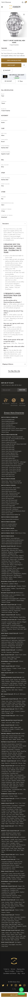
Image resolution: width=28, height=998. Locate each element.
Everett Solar (5, 771)
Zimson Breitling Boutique (8, 421)
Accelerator (22, 837)
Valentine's (4, 758)
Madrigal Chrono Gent (12, 570)
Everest (24, 839)
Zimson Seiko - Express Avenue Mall (11, 493)
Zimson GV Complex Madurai (9, 524)
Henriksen (4, 906)
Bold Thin (14, 642)
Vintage (7, 713)
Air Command (21, 581)
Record (14, 629)
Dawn (14, 807)
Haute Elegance (18, 564)
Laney (15, 778)
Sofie (14, 850)
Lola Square (5, 685)
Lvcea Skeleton (17, 595)
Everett (21, 770)
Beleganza (10, 552)
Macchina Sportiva (13, 875)
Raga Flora (17, 922)
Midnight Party (5, 751)
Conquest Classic (11, 622)
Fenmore (18, 771)
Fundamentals (10, 749)
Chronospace (11, 607)
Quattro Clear (9, 820)
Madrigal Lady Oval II (7, 573)
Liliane (17, 843)
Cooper (8, 934)
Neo (12, 919)
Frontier (16, 809)
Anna (16, 803)
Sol (6, 821)
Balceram (18, 546)
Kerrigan (7, 778)
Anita (3, 902)
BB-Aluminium (19, 592)
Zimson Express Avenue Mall (9, 489)
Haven (17, 936)
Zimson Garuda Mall (17, 437)
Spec (18, 821)
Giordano (20, 793)
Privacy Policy (19, 971)
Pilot (7, 818)
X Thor (22, 758)
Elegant (24, 622)
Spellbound (18, 706)
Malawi (17, 854)
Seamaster (9, 652)
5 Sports (17, 871)
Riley (14, 784)
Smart (20, 685)
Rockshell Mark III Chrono (8, 865)
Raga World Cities (6, 926)
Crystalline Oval (14, 890)
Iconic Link (8, 722)
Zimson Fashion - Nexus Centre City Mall (12, 483)
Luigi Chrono (5, 739)
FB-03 (14, 771)
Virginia (10, 791)
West (12, 940)
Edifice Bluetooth (6, 711)
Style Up (15, 753)
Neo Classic (22, 875)
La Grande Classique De (16, 625)
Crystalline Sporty (14, 892)
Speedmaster (16, 652)
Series (24, 820)
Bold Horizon (22, 640)
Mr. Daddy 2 (11, 729)
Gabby (11, 775)
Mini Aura (4, 816)
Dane (16, 934)
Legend (3, 627)
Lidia (24, 936)
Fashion (8, 912)
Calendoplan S (19, 644)
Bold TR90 (20, 642)
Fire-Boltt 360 (14, 763)
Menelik (22, 854)
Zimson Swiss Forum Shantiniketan (10, 456)
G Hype (3, 811)
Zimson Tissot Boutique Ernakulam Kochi (12, 542)
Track (17, 823)
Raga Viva (20, 924)
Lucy (10, 814)
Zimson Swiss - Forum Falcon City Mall (11, 467)
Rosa (23, 739)
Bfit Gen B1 (16, 694)
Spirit (25, 629)
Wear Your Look (16, 758)
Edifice (21, 709)
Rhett (11, 784)
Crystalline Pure (5, 892)
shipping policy (20, 969)
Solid (12, 706)
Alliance (21, 699)
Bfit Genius (23, 694)
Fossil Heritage (5, 775)
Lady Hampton (13, 683)
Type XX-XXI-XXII (20, 588)
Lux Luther (8, 780)
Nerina (19, 816)
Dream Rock (5, 894)
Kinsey (11, 778)
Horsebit (4, 801)
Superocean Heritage (7, 612)
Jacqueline (18, 777)
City (7, 701)
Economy (20, 747)
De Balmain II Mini (6, 561)
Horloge (17, 681)
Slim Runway (9, 850)
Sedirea (11, 579)
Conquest (4, 622)
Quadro (18, 722)
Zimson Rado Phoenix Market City (10, 460)
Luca (8, 938)
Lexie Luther (21, 778)
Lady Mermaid (5, 863)
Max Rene (8, 690)
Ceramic (24, 687)
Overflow (17, 729)
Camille (12, 839)
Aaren (17, 900)
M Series (21, 661)
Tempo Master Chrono (17, 867)
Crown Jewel (9, 807)
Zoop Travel (5, 946)
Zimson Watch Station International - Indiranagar (14, 462)
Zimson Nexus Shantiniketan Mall (10, 455)
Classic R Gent (5, 557)
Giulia (3, 681)
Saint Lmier (20, 629)
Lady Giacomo (5, 683)
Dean (8, 770)
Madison (12, 938)
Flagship (9, 623)
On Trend (4, 921)
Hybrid (12, 906)
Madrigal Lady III (15, 572)
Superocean (17, 610)
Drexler (16, 679)
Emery (20, 839)
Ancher (22, 900)
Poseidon (12, 818)
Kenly (11, 841)
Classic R (21, 555)
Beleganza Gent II (18, 552)
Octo (23, 595)
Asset (23, 803)
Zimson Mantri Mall (21, 444)
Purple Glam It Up (6, 922)
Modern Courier (21, 780)
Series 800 (18, 647)
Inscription (12, 777)
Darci (16, 839)
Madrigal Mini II (17, 573)
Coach (21, 715)
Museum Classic (5, 647)
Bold (25, 699)
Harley (8, 936)
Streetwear (4, 753)
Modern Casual (16, 833)
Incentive (8, 705)
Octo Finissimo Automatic (8, 597)
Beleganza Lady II (6, 555)
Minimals (8, 919)
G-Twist (8, 811)
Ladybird (11, 583)
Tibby (22, 850)
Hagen (20, 904)
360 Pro (19, 761)
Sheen (3, 713)
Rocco (16, 685)
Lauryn (21, 841)
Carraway (4, 770)
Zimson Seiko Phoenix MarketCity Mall (11, 496)
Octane (20, 919)
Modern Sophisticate (7, 782)
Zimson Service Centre (7, 464)
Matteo (14, 739)
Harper (13, 681)
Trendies (14, 755)
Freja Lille (7, 904)
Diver (7, 736)
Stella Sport (16, 786)
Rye (17, 784)
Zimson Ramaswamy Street (18, 511)
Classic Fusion (5, 617)
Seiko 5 (22, 877)
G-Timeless (23, 798)
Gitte (12, 904)
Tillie (24, 789)
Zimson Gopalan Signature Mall (10, 453)
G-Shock (17, 711)
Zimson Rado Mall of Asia (8, 474)
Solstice (14, 821)
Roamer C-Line (17, 863)
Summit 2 (21, 633)
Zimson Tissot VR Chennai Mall (9, 500)
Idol (11, 813)
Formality (18, 703)
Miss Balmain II (17, 575)
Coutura (10, 873)
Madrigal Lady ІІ (6, 572)
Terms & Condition (9, 971)
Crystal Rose (13, 888)
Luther (3, 780)
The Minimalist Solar (17, 789)
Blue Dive (4, 768)
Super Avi (11, 610)
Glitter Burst (22, 811)
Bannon (23, 765)
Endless (10, 703)
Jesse (3, 778)
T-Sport (9, 670)
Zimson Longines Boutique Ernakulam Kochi (12, 540)
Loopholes (17, 749)
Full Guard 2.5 (5, 727)
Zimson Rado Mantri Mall (8, 446)
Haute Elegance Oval (7, 566)
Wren (3, 852)
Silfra (6, 857)
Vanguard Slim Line (6, 869)
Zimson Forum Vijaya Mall (8, 505)
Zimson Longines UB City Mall (9, 442)
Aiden (3, 932)
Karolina (17, 906)
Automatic (18, 687)
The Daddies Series (6, 731)
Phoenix (4, 818)
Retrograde (19, 926)
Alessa (7, 932)
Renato (19, 739)
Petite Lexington (5, 848)
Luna (13, 814)
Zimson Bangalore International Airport (11, 465)
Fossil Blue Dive (5, 773)
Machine (14, 780)
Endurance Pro (5, 609)
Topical (9, 755)
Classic (3, 690)
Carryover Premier (6, 805)
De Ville (4, 652)
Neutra (18, 782)
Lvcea (10, 595)
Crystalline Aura (21, 888)
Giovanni (11, 737)
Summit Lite (4, 635)
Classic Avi (18, 607)
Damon (12, 934)
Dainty (23, 701)
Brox (13, 768)
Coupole (4, 657)
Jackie (20, 813)
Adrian (22, 930)
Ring (24, 763)
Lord (7, 875)
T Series (8, 663)
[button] (5, 22)
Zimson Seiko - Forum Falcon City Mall (11, 469)
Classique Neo (5, 917)
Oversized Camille (6, 846)
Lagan (3, 919)
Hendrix (3, 813)
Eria (20, 563)
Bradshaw (7, 839)
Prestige (3, 675)
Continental (21, 805)
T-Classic (14, 668)
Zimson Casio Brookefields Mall (9, 423)
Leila (21, 936)
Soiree (3, 821)
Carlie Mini (22, 768)
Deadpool (14, 747)
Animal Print (19, 744)
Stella (10, 786)
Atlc (23, 677)
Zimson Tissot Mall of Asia (8, 476)
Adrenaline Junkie (21, 741)
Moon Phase (5, 577)
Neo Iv (15, 919)
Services (13, 969)
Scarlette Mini (5, 786)
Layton (3, 843)
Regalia (13, 926)
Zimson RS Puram (6, 430)
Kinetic (3, 875)
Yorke (14, 791)
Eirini (12, 561)
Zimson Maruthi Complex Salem (10, 530)
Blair (3, 839)
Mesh (16, 705)
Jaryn (8, 841)
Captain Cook (18, 654)
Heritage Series (11, 646)
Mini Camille (13, 845)
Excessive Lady (5, 564)
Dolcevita (19, 622)
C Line (17, 859)
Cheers (3, 701)
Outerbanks (11, 685)
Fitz (19, 679)
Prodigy (3, 820)
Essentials (4, 936)
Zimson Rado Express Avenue (9, 491)
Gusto (16, 826)
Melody (21, 814)
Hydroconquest (5, 625)
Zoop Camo (5, 944)
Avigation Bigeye (21, 619)
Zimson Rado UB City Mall (8, 440)
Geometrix (17, 917)
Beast (3, 763)
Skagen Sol (12, 907)
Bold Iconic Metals (6, 642)
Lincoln (3, 814)
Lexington (12, 843)
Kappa (15, 737)
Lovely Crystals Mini (6, 895)
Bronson (9, 768)
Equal (13, 703)
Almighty (24, 761)
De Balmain (21, 559)
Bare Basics (15, 746)
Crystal (3, 833)
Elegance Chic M (14, 563)
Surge (3, 823)
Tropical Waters (5, 756)
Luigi (19, 737)
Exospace (12, 609)
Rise (25, 705)
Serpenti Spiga (20, 600)
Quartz (18, 877)
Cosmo (3, 807)
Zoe (24, 685)
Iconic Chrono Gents (7, 568)
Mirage (9, 816)
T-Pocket (4, 670)
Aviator (23, 733)
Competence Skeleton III (8, 861)
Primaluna (9, 629)
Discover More (17, 873)
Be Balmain (4, 552)
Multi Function (5, 796)
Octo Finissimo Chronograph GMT (10, 598)
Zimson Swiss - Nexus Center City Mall (11, 481)
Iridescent (15, 813)
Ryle (3, 907)
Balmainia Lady (14, 550)
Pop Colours (13, 751)
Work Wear (10, 928)
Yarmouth (16, 940)
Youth (11, 713)
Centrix (24, 654)
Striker (21, 821)
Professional (5, 610)
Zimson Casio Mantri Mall (8, 449)
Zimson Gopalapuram (7, 425)
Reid (8, 784)
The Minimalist (13, 787)
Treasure (21, 823)
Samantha (22, 938)
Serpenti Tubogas (6, 602)
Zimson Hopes (5, 432)
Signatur (7, 907)
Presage (8, 877)
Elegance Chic (5, 563)
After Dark (4, 744)
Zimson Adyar (16, 487)
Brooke (7, 679)
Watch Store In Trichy (20, 533)
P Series (3, 663)
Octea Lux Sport (16, 897)
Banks (3, 679)
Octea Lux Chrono (6, 897)
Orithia (15, 577)
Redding (4, 784)
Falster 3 (12, 902)
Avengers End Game (7, 746)
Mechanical (21, 672)
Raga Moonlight (13, 924)
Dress (22, 873)
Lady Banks (23, 681)
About (23, 973)
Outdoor (22, 711)
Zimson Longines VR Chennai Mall (10, 504)
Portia (11, 848)
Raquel (22, 782)
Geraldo (23, 679)
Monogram (14, 816)
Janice (23, 777)
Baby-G (17, 709)
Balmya (20, 550)
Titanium (20, 690)
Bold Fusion (15, 640)
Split (22, 729)
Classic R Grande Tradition (16, 557)
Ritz (23, 848)
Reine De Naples (6, 588)
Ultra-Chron (4, 631)
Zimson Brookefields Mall (8, 419)
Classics (17, 910)
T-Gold (19, 668)
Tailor (6, 823)
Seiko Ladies (5, 879)
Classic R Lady (5, 559)
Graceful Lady (12, 894)
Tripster (19, 755)
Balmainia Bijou (5, 550)
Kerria (14, 568)
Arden (17, 715)
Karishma (23, 917)
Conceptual (4, 873)
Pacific (23, 816)
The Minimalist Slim (6, 789)
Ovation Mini (5, 579)
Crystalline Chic (5, 890)
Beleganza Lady (13, 554)
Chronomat (4, 607)
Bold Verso (4, 644)
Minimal (21, 705)
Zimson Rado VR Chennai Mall (9, 502)
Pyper (15, 848)
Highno (3, 705)
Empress (19, 807)
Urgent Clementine (20, 756)
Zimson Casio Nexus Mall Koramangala (11, 451)
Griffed (11, 727)
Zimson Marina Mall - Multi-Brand (10, 509)
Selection (4, 706)
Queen (16, 820)
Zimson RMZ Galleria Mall (8, 458)
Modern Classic (5, 835)
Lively (12, 705)
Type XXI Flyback (6, 590)
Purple (17, 921)
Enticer (12, 711)
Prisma (15, 796)
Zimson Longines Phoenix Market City (11, 514)
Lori (5, 938)
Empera (3, 912)
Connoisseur (15, 805)
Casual (24, 746)
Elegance (17, 561)
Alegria (20, 886)
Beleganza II (5, 554)
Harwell (7, 777)
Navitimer (18, 609)
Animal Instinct (11, 744)
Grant (3, 777)
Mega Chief (4, 729)
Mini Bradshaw (5, 845)
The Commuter (5, 787)
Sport (19, 835)
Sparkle (24, 926)
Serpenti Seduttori (11, 600)
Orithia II (20, 577)
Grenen (16, 904)
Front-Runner (10, 809)
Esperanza (4, 646)
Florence (18, 657)
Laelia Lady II (20, 568)
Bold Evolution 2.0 (6, 640)
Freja (3, 904)
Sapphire (12, 647)
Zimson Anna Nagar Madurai (9, 526)
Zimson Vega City (6, 438)
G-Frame (17, 798)
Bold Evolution (20, 638)
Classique (18, 586)
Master (8, 627)
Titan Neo (4, 928)
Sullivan (22, 786)
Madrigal (4, 570)
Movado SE (19, 646)
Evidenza (4, 623)
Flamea (12, 564)
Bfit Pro (3, 696)
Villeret (16, 583)
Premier (23, 609)
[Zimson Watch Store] (15, 7)
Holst (8, 906)
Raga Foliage (5, 924)
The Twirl (9, 801)
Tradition (13, 588)
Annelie (7, 902)
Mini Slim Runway (21, 845)
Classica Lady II (13, 559)
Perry (3, 718)
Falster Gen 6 (18, 902)
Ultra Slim (4, 691)
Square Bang (22, 617)
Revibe (18, 751)
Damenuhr (4, 703)
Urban (14, 857)
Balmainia (4, 548)
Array (20, 803)
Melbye (22, 906)
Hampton (7, 681)
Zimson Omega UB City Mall (9, 444)
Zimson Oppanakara (21, 428)
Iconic (14, 566)
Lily (2, 938)
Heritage (18, 666)
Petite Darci (18, 846)
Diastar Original (11, 657)
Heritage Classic (16, 623)
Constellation (19, 650)
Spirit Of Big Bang (13, 617)
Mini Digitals (18, 942)
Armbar (17, 725)
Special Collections (6, 668)
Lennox (7, 843)
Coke (9, 747)
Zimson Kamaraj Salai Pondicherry (10, 519)
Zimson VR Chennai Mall (8, 498)
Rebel (3, 857)
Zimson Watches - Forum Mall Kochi (10, 538)
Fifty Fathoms (5, 583)
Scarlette (21, 784)
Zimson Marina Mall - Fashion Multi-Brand (12, 507)
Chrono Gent (14, 555)
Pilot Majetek (21, 627)
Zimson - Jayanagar (18, 464)
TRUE (15, 659)
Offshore (21, 826)
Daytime (22, 892)
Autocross (17, 765)
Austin (14, 932)
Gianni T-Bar (5, 737)
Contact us (6, 969)
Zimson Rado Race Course (8, 428)
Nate (14, 782)
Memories (14, 895)
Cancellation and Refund (9, 973)
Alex (11, 932)
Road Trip (23, 751)
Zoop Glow (19, 944)
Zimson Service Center (7, 513)
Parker (13, 846)
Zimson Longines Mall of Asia (9, 472)
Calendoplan (11, 644)
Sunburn (20, 753)
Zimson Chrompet (6, 511)
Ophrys (10, 577)
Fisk (23, 902)
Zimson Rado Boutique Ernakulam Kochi (12, 543)
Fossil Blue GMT (14, 773)
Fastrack (4, 749)
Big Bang (18, 615)
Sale (13, 690)
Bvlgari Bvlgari (5, 595)
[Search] (22, 2)
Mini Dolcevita (14, 627)
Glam (23, 703)
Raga (13, 922)
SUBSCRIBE (22, 390)
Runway (3, 850)
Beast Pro (7, 763)
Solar (16, 690)
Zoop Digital (12, 944)
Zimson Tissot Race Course (8, 427)
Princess (22, 818)
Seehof (17, 865)
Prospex (13, 877)
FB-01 (10, 771)
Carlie (16, 768)
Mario (10, 739)
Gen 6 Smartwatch (18, 775)
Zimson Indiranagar (6, 437)
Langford (16, 841)
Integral (11, 659)
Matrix (17, 814)
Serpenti (4, 600)
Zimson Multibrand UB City (17, 438)
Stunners (10, 753)
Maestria (24, 573)
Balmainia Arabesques (12, 548)
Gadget (13, 811)
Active (15, 672)
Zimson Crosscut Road (16, 430)
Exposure (4, 809)
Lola (25, 683)
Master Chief (17, 727)
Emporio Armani (13, 736)
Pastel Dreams (10, 921)
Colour (10, 701)
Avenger (19, 604)
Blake (18, 932)
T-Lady (23, 668)
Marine (24, 586)
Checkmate (4, 747)
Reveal (20, 820)
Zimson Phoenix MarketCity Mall (10, 495)
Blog (19, 973)
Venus (13, 869)
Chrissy (22, 932)
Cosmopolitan (5, 888)
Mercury (20, 763)
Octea (19, 895)
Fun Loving (21, 736)
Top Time (15, 612)
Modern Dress (13, 835)
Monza (11, 863)
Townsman (4, 791)
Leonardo (20, 683)
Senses (8, 706)
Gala (17, 811)
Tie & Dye (4, 755)
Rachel (17, 938)
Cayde (11, 679)
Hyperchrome (5, 659)
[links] (3, 985)
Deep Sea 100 (18, 861)
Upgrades (12, 756)
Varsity (9, 758)
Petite (13, 722)
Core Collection (17, 701)
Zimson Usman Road (7, 487)
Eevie (17, 770)
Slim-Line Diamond (6, 867)
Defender (13, 770)
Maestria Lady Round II (7, 575)
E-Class (21, 910)
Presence (4, 629)
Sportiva (14, 879)
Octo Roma (22, 598)
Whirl (23, 706)
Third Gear (12, 823)
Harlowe (4, 841)
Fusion (20, 809)
